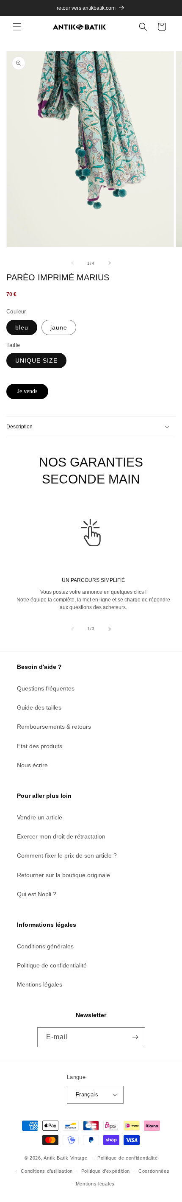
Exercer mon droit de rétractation (61, 836)
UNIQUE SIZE (36, 360)
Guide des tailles (39, 707)
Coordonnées (154, 1171)
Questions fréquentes (45, 688)
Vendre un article (39, 817)
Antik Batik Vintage (65, 1157)
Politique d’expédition (105, 1171)
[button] (17, 26)
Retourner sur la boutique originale (63, 875)
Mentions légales (39, 984)
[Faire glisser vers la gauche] (72, 263)
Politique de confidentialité (52, 965)
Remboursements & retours (54, 726)
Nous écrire (32, 765)
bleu (21, 327)
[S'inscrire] (135, 1037)
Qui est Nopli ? (36, 894)
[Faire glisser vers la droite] (109, 263)
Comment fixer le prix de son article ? (67, 855)
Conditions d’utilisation (47, 1171)
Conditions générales (45, 946)
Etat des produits (39, 746)
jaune (58, 327)
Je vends (27, 391)
